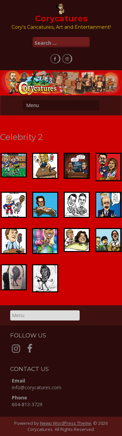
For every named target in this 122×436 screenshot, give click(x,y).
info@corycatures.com (36, 387)
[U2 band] (108, 240)
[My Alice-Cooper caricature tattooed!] (14, 277)
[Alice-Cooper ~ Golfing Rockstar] (45, 278)
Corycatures (61, 18)
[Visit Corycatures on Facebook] (30, 350)
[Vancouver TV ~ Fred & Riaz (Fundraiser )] (76, 205)
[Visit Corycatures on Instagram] (16, 350)
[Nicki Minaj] (45, 241)
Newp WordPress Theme (65, 423)
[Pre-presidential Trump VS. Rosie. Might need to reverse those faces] (76, 240)
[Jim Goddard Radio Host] (14, 241)
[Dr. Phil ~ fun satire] (108, 205)
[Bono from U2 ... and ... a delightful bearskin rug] (45, 205)
